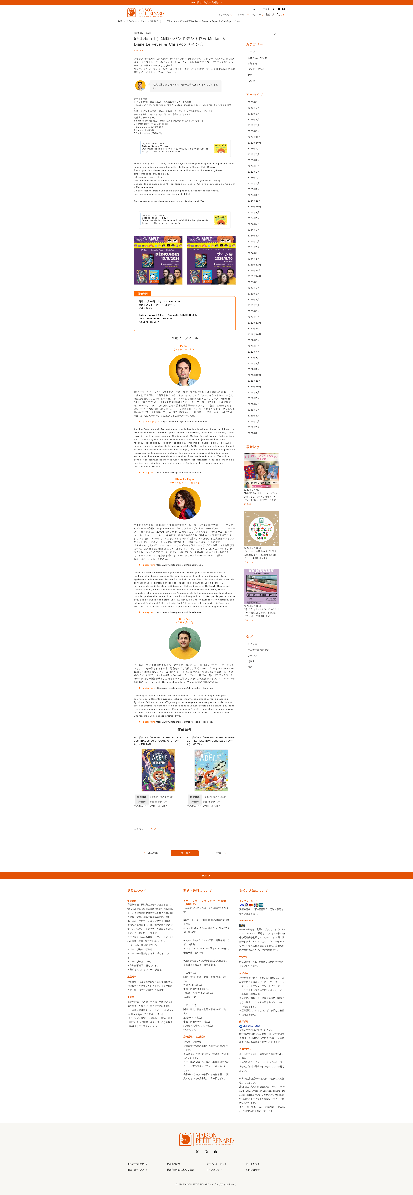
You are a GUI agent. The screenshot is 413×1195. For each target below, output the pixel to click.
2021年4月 (254, 421)
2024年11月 (254, 201)
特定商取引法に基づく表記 (180, 1169)
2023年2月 (254, 317)
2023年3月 (254, 311)
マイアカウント (214, 1169)
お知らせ (252, 63)
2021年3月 (254, 427)
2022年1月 (254, 369)
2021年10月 (254, 386)
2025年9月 (254, 148)
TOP (120, 21)
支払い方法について (137, 1164)
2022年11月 (254, 328)
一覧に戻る (185, 853)
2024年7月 (254, 224)
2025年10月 (254, 142)
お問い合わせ (253, 1169)
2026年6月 (254, 113)
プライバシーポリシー (217, 1164)
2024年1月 (254, 259)
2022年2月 (254, 363)
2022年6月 (254, 346)
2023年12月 (254, 264)
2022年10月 (254, 334)
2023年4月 (254, 305)
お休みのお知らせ (257, 57)
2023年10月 (254, 276)
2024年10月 (254, 206)
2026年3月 (254, 131)
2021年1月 (254, 433)
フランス (252, 655)
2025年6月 (254, 166)
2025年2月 (254, 189)
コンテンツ (224, 15)
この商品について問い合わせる (151, 806)
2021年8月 (254, 398)
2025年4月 (254, 177)
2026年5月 (254, 119)
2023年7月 (254, 288)
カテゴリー (240, 15)
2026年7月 (254, 108)
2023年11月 (254, 270)
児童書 (251, 661)
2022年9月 (254, 340)
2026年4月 (254, 125)
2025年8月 (254, 154)
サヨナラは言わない (258, 650)
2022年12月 (254, 322)
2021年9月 (254, 392)
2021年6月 (254, 410)
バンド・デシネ (256, 69)
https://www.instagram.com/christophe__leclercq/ (184, 688)
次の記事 (216, 853)
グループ (256, 15)
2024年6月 (254, 230)
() (282, 15)
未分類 (251, 81)
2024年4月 (254, 241)
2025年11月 (254, 137)
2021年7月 (254, 404)
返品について (174, 1164)
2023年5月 (254, 299)
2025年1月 (254, 195)
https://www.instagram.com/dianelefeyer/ (179, 565)
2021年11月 (254, 381)
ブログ (266, 9)
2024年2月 (254, 253)
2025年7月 (254, 160)
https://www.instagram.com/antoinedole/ (184, 421)
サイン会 (252, 644)
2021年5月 (254, 415)
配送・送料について (137, 1169)
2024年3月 (254, 247)
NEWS (130, 21)
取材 (250, 75)
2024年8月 (254, 218)
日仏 (250, 667)
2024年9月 (254, 212)
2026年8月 (254, 102)
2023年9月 (254, 282)
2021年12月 (254, 375)
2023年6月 (254, 293)
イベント (141, 21)
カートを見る (253, 1164)
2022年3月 (254, 357)
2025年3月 (254, 183)
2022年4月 (254, 351)
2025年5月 (254, 171)
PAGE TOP (401, 1156)
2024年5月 (254, 235)
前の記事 (153, 853)
